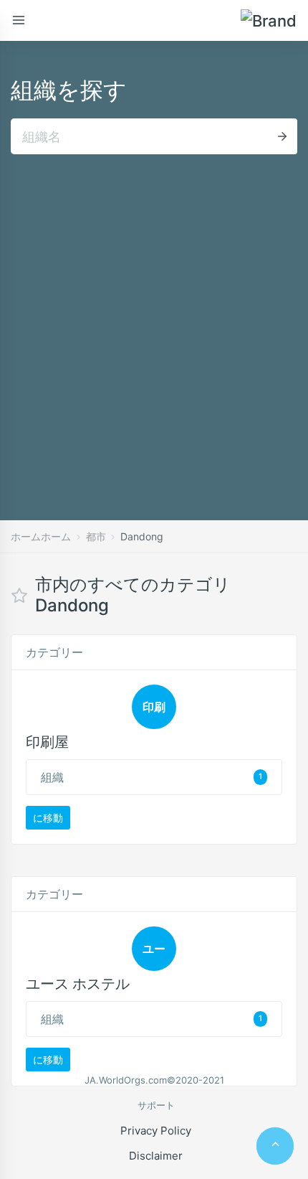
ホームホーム (41, 536)
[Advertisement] (154, 315)
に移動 (48, 818)
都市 (96, 536)
